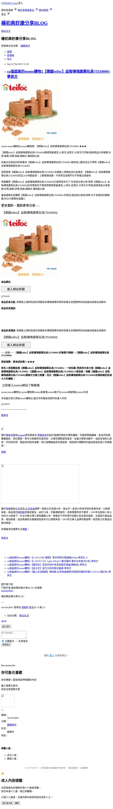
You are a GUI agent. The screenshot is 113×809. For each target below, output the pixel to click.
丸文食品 (30, 508)
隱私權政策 (73, 768)
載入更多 (6, 626)
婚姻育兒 (25, 46)
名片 (9, 59)
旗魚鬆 (21, 512)
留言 (31, 607)
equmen (21, 435)
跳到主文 (6, 31)
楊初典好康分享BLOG (24, 23)
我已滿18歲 (7, 803)
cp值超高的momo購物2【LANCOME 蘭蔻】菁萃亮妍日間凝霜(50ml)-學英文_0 (47, 557)
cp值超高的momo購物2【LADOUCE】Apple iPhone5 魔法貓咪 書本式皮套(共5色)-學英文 (52, 561)
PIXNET (34, 768)
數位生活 (24, 615)
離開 (17, 803)
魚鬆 (3, 452)
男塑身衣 (42, 435)
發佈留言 (6, 645)
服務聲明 (84, 768)
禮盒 (24, 529)
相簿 (9, 52)
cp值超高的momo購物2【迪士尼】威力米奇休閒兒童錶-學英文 (39, 568)
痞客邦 (25, 607)
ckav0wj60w (7, 590)
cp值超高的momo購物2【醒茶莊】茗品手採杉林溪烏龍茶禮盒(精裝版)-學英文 (47, 564)
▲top (3, 621)
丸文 (17, 508)
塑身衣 (4, 415)
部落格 (10, 55)
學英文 (4, 538)
